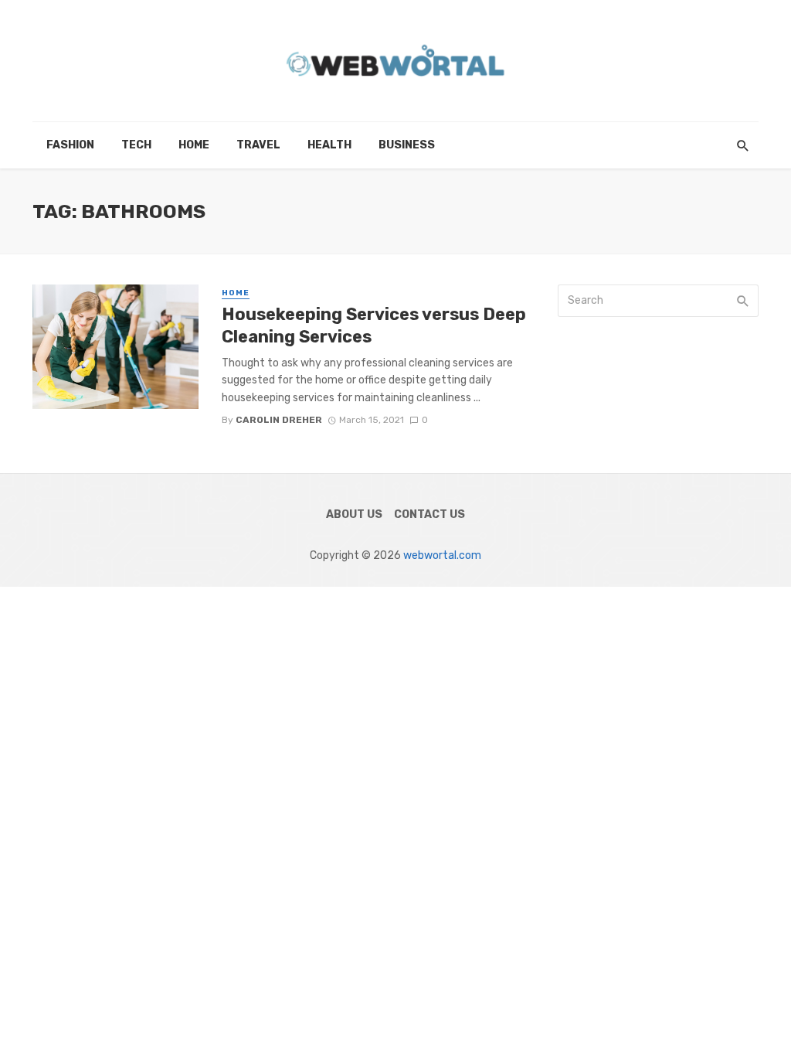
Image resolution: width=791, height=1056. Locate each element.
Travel (258, 145)
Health (329, 145)
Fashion (70, 145)
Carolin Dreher (279, 419)
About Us (354, 514)
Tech (136, 145)
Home (193, 145)
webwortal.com (442, 555)
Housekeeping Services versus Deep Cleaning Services (374, 325)
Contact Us (429, 514)
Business (407, 145)
